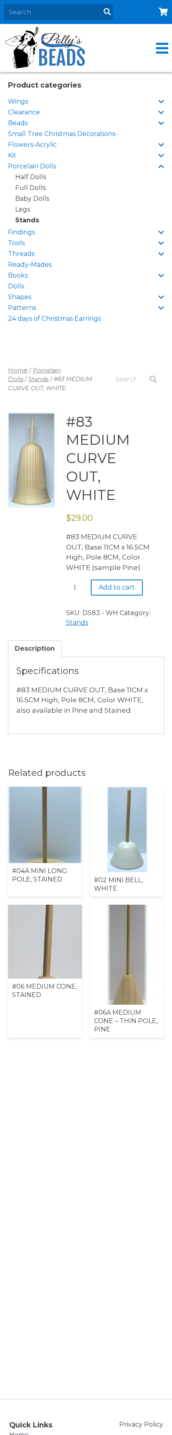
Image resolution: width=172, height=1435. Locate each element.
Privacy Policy (141, 1424)
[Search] (107, 12)
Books (18, 275)
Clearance (24, 112)
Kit (12, 155)
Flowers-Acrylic (32, 144)
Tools (16, 243)
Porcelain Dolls (32, 166)
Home (18, 370)
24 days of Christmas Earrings (54, 318)
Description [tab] (35, 648)
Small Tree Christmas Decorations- (63, 134)
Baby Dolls (32, 198)
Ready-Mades (30, 264)
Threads (21, 254)
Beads (18, 123)
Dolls (16, 286)
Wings (18, 101)
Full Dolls (30, 188)
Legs (22, 209)
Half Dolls (30, 177)
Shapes (19, 297)
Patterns (22, 308)
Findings (21, 232)
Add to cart (117, 587)
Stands (27, 220)
